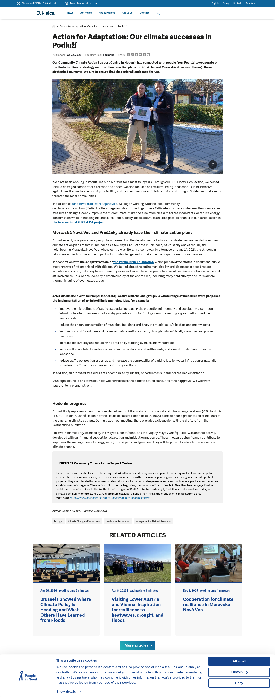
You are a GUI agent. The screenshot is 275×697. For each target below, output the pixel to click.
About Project (107, 12)
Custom (237, 672)
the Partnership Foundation (133, 262)
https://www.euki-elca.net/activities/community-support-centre (110, 498)
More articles (136, 645)
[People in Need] (45, 13)
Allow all (239, 661)
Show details (66, 691)
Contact (145, 12)
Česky (226, 3)
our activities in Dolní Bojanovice (94, 204)
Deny (239, 683)
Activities (86, 12)
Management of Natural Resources (153, 521)
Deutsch (237, 3)
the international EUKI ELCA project (78, 222)
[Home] (53, 26)
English (215, 3)
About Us (127, 12)
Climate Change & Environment (84, 521)
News (70, 12)
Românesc (251, 3)
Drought (58, 521)
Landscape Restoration (118, 521)
